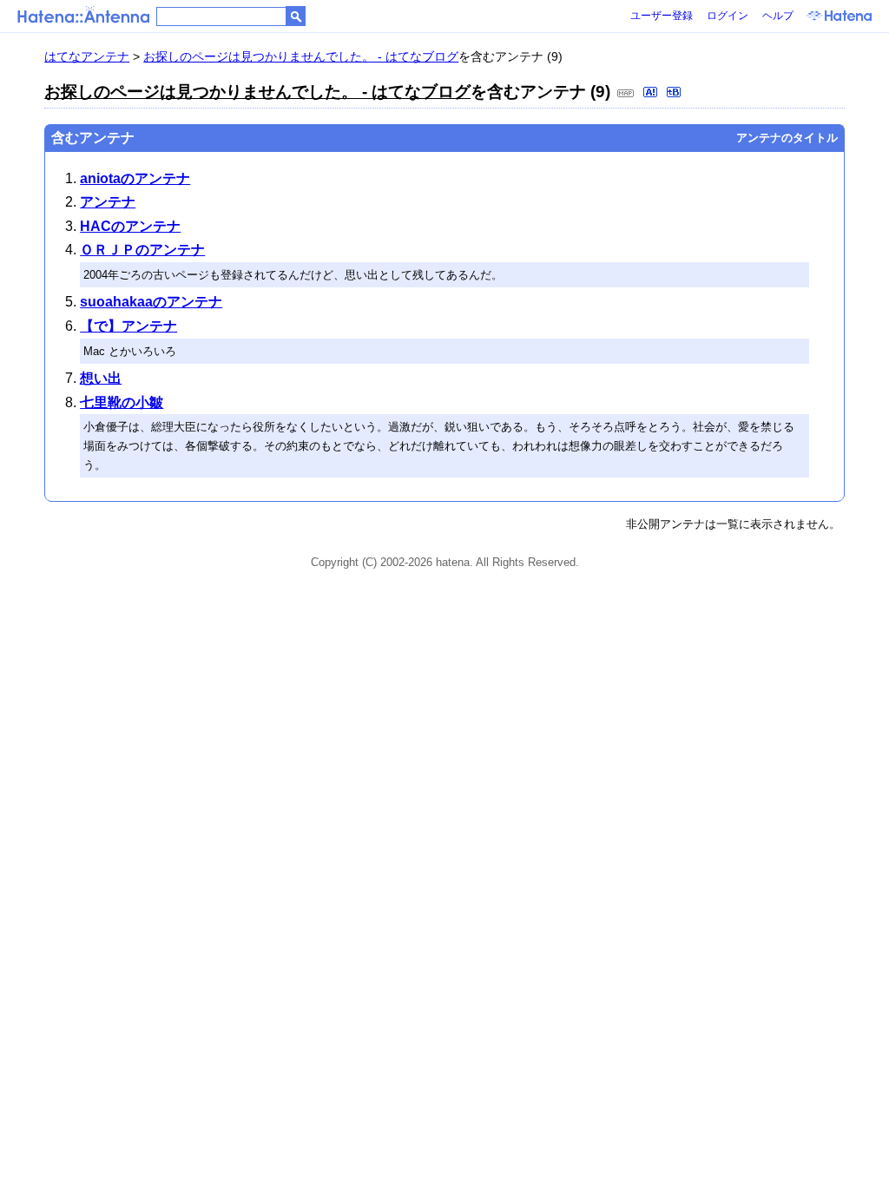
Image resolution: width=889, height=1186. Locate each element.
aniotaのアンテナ (135, 178)
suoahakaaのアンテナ (151, 301)
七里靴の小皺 (121, 402)
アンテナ (107, 201)
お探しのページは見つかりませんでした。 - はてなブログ (300, 56)
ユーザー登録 (661, 16)
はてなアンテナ (86, 56)
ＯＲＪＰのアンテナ (142, 249)
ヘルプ (778, 16)
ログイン (727, 16)
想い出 (101, 378)
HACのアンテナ (130, 226)
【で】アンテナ (128, 326)
